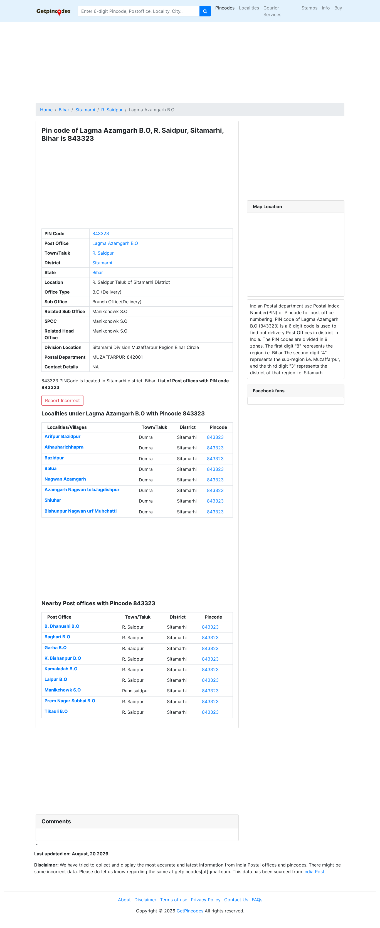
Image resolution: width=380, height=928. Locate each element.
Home (46, 109)
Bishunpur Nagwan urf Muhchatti (81, 511)
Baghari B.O (57, 636)
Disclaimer (145, 899)
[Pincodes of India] (53, 11)
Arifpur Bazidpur (63, 436)
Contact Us (236, 899)
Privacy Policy (206, 899)
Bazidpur (54, 458)
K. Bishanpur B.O (63, 658)
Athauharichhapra (64, 447)
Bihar (64, 109)
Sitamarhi (85, 109)
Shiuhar (53, 500)
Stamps (309, 8)
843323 (100, 233)
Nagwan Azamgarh (65, 479)
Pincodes (225, 8)
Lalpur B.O (56, 679)
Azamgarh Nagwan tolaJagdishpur (82, 489)
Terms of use (173, 899)
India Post (313, 871)
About (124, 899)
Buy (338, 8)
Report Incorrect (62, 400)
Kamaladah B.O (61, 668)
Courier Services (272, 11)
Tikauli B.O (56, 711)
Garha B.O (56, 647)
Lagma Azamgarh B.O (115, 243)
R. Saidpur (112, 109)
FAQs (257, 899)
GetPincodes (190, 911)
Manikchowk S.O (63, 690)
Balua (50, 468)
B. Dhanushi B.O (62, 626)
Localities (249, 8)
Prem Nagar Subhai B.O (70, 700)
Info (326, 8)
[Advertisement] (190, 61)
